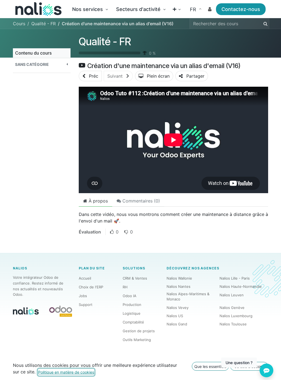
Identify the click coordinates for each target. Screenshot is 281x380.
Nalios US (175, 316)
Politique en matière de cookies (66, 372)
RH (125, 287)
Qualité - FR (105, 41)
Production (132, 304)
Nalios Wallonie (179, 278)
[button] (42, 64)
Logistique (131, 313)
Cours (19, 23)
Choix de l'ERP (91, 287)
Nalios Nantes (178, 286)
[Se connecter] (210, 9)
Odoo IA (129, 296)
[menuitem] (90, 9)
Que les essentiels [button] (210, 366)
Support (85, 304)
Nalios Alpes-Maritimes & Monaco (188, 297)
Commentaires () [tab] (140, 201)
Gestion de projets (139, 331)
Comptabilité (133, 322)
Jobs (83, 296)
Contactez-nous (240, 9)
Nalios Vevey (178, 307)
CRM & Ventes (135, 278)
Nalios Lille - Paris (235, 278)
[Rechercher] (264, 23)
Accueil (85, 278)
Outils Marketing (137, 339)
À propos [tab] (97, 201)
